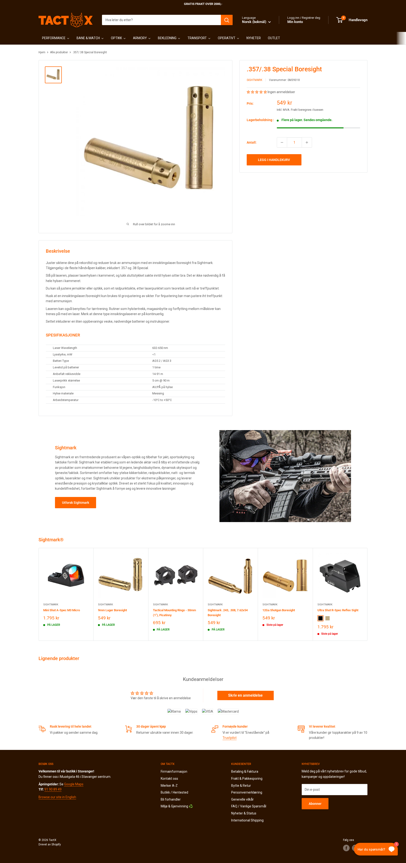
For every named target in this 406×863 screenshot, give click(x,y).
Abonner (315, 804)
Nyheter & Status (243, 813)
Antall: (252, 142)
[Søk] (227, 20)
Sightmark (254, 80)
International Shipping (247, 820)
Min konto (295, 22)
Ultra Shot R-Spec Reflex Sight (337, 610)
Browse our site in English (57, 797)
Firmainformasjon (174, 771)
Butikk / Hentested (174, 792)
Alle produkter (59, 52)
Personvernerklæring (246, 792)
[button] (257, 92)
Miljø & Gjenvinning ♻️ (177, 806)
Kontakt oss (169, 778)
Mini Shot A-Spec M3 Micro (61, 610)
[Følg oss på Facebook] (346, 848)
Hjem (42, 52)
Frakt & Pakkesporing (246, 778)
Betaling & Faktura (244, 771)
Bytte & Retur (241, 785)
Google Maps (73, 784)
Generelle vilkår (242, 799)
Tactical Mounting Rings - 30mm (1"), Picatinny (174, 613)
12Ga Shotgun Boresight (278, 610)
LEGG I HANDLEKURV (274, 160)
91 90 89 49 (53, 789)
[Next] (367, 594)
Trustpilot (230, 738)
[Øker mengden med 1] (307, 142)
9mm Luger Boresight (112, 610)
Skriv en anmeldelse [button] (245, 695)
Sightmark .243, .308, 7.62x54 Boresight (228, 613)
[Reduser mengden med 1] (282, 142)
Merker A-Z (169, 785)
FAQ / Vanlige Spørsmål (248, 806)
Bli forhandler (171, 799)
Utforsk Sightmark (75, 502)
